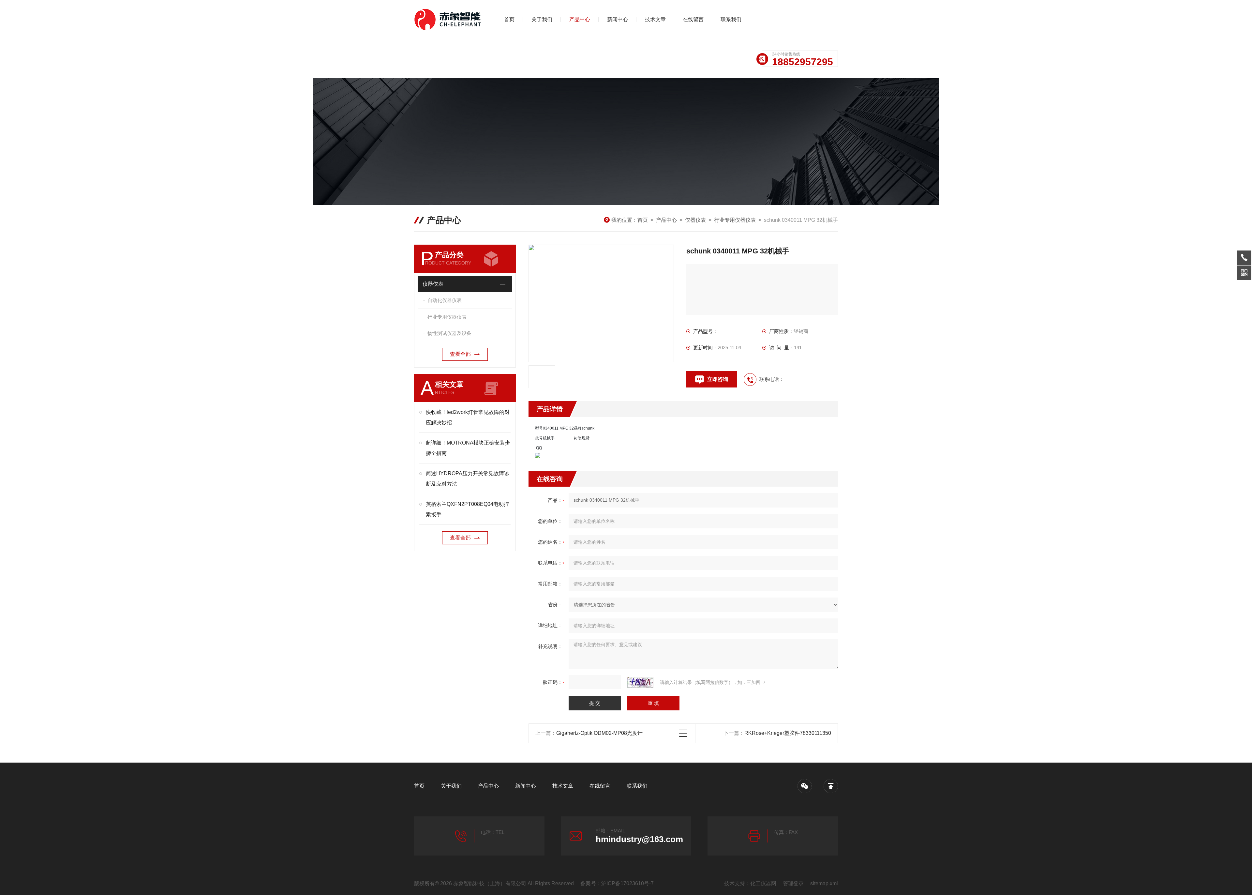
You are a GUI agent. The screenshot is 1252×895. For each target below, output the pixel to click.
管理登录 (793, 883)
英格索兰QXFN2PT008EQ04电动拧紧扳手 (467, 509)
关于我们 (541, 19)
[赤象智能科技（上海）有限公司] (448, 19)
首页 (509, 19)
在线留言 (693, 19)
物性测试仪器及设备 (449, 333)
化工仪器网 (763, 883)
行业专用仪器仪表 (735, 220)
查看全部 (460, 354)
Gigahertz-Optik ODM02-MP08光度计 (599, 733)
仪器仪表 (695, 220)
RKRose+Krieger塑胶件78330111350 (787, 733)
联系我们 (731, 19)
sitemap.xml (824, 883)
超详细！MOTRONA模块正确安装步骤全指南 (468, 448)
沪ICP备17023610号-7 (627, 883)
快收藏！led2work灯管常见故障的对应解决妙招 (468, 417)
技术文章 (655, 19)
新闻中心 (617, 19)
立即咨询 (717, 379)
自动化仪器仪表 (444, 300)
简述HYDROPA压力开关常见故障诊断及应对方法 (467, 479)
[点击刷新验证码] (640, 682)
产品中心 (579, 19)
